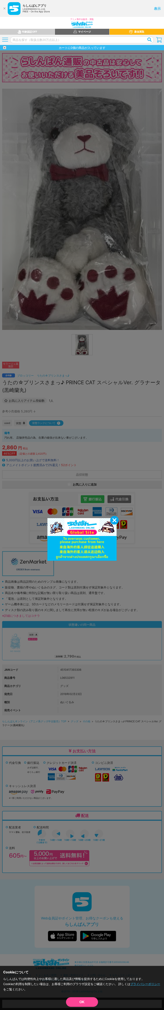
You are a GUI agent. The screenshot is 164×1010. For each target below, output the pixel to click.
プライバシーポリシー (145, 984)
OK (82, 1002)
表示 (157, 8)
